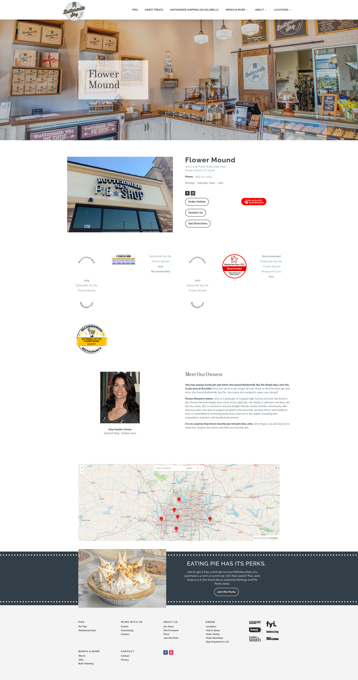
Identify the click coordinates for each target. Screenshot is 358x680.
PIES (135, 9)
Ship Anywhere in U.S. (217, 641)
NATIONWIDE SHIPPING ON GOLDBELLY (194, 9)
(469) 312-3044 (203, 176)
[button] (201, 468)
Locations (211, 626)
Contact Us (195, 212)
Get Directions (198, 223)
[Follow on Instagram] (193, 193)
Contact (125, 656)
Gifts (80, 659)
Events (124, 626)
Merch (81, 656)
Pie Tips (82, 626)
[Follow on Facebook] (187, 193)
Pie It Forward (170, 630)
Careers (125, 634)
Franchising (127, 630)
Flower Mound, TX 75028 (200, 170)
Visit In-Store (213, 630)
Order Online (197, 201)
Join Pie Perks (226, 591)
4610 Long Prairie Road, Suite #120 (205, 166)
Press (166, 634)
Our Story (168, 626)
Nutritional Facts (87, 630)
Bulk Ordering (85, 663)
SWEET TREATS (154, 9)
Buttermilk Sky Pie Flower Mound (92, 340)
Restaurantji (92, 347)
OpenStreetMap (262, 538)
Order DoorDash (214, 638)
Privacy (125, 659)
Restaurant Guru (271, 271)
